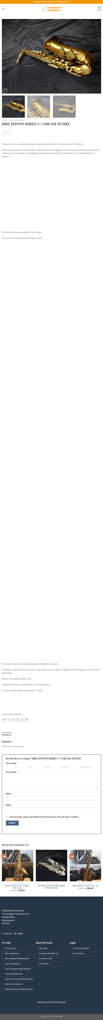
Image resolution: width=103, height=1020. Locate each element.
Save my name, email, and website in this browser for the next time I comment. (44, 817)
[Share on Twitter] (13, 720)
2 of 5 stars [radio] (23, 767)
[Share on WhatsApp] (4, 720)
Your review (12, 772)
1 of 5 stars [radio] (10, 767)
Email (9, 805)
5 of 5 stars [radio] (75, 767)
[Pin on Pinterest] (22, 720)
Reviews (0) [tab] (6, 735)
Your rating (11, 763)
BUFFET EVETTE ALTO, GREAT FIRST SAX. (17, 887)
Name (9, 794)
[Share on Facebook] (9, 720)
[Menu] (3, 9)
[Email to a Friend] (18, 720)
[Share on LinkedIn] (27, 720)
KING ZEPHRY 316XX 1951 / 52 (85, 886)
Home (4, 120)
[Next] (96, 56)
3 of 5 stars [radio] (39, 767)
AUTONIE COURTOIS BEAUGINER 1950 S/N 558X (51, 887)
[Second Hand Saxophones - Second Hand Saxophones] (51, 9)
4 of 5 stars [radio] (56, 767)
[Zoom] (5, 90)
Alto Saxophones (17, 120)
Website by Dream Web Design (51, 1002)
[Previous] (7, 56)
